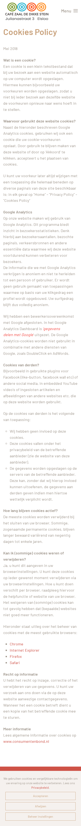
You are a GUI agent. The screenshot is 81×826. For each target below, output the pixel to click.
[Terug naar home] (27, 10)
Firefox (16, 656)
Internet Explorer (25, 650)
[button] (69, 10)
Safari (15, 662)
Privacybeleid (40, 787)
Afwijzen (40, 806)
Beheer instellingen (40, 816)
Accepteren (40, 796)
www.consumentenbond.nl (26, 741)
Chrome (16, 644)
